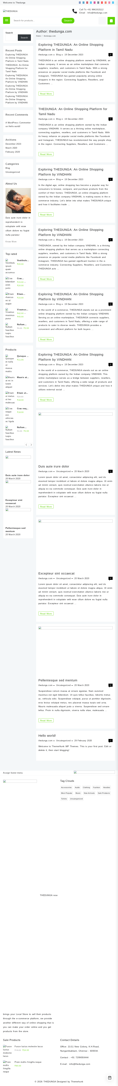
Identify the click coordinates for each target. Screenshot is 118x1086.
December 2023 (13, 144)
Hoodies (106, 787)
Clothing (86, 787)
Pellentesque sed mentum (57, 680)
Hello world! (47, 735)
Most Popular (67, 793)
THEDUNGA (49, 1081)
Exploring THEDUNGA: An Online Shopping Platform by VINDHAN (17, 78)
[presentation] (26, 445)
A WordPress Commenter (18, 123)
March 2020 (11, 148)
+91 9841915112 (95, 9)
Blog (58, 55)
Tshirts (64, 799)
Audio (77, 787)
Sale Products (104, 793)
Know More (11, 241)
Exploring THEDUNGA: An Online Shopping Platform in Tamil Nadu (17, 58)
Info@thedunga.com (97, 13)
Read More (46, 94)
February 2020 (13, 152)
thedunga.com (45, 55)
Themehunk (77, 1081)
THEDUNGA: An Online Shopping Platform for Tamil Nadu (17, 68)
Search (68, 20)
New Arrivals (89, 793)
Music (78, 793)
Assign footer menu (13, 773)
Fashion (96, 787)
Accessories (66, 787)
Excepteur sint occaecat (56, 573)
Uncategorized (63, 578)
